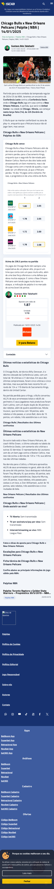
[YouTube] (19, 714)
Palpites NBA (20, 36)
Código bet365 (8, 836)
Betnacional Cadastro (11, 800)
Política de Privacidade (13, 654)
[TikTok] (26, 714)
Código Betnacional (10, 828)
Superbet (5, 768)
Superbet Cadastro (10, 796)
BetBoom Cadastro (10, 792)
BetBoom (5, 764)
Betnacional (6, 772)
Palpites (6, 634)
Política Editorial (10, 664)
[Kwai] (33, 714)
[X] (47, 714)
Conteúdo (11, 354)
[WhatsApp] (5, 714)
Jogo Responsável (11, 674)
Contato (6, 704)
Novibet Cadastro (9, 804)
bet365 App (6, 753)
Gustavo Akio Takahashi (22, 46)
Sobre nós (7, 684)
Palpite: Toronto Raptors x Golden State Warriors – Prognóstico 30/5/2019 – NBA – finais (26, 592)
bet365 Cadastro (9, 808)
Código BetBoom (9, 819)
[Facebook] (40, 714)
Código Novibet (8, 832)
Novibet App (7, 748)
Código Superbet (9, 824)
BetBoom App (8, 736)
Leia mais (27, 873)
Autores (6, 694)
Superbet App (7, 740)
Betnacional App (9, 744)
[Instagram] (12, 714)
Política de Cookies (11, 644)
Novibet (5, 776)
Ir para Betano (27, 343)
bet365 (4, 781)
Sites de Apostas (8, 36)
